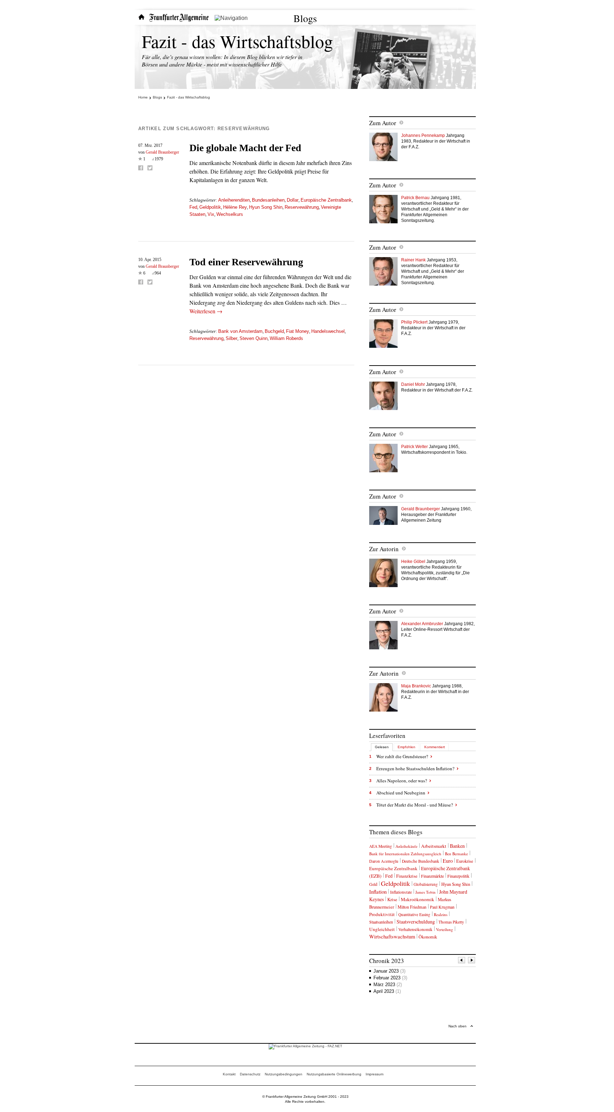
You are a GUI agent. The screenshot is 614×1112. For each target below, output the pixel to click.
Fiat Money (297, 331)
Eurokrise (464, 861)
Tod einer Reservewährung (246, 261)
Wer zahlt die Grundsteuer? (402, 756)
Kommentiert (434, 747)
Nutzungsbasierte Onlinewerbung (334, 1074)
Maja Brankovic (416, 685)
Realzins (440, 914)
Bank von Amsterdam (240, 331)
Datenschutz (250, 1074)
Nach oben (457, 1026)
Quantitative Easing (414, 914)
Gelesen (382, 747)
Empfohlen (406, 747)
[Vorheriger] (462, 961)
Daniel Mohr (413, 384)
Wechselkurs (229, 214)
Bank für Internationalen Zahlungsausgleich (405, 853)
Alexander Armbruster (422, 623)
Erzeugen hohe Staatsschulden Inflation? (415, 768)
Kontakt (229, 1074)
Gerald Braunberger (162, 152)
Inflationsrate (401, 892)
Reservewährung (302, 207)
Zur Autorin (384, 549)
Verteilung (444, 929)
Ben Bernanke (456, 853)
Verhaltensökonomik (415, 929)
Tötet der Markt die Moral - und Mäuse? (414, 805)
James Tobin (425, 892)
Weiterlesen (205, 311)
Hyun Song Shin (265, 207)
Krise (392, 899)
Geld (373, 884)
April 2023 (387, 991)
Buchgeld (274, 331)
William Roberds (286, 338)
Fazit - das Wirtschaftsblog (237, 41)
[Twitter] (149, 167)
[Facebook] (140, 167)
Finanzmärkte (432, 876)
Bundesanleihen (268, 200)
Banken (457, 845)
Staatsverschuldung (416, 921)
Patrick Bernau (415, 197)
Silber (231, 338)
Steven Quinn (253, 338)
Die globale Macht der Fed (245, 147)
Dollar (292, 200)
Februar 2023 (390, 977)
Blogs (305, 18)
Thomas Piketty (451, 922)
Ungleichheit (382, 929)
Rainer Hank (413, 259)
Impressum (374, 1074)
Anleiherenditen (234, 200)
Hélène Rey (235, 207)
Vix (211, 214)
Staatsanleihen (381, 922)
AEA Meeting (380, 846)
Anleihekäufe (406, 846)
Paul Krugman (442, 907)
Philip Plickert (414, 322)
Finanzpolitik (458, 876)
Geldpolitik (210, 207)
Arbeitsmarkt (433, 846)
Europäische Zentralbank (326, 200)
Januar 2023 (389, 971)
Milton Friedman (412, 907)
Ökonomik (428, 937)
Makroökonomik (417, 899)
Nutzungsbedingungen (283, 1074)
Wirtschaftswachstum (392, 936)
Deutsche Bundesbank (420, 861)
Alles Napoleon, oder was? (401, 780)
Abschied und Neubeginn (400, 792)
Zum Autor (382, 123)
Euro (448, 860)
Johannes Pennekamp (423, 135)
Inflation (378, 891)
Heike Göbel (413, 561)
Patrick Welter (414, 446)
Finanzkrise (407, 876)
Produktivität (382, 914)
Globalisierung (426, 884)
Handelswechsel (328, 331)
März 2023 (387, 984)
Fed (193, 207)
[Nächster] (472, 961)
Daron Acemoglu (383, 861)
